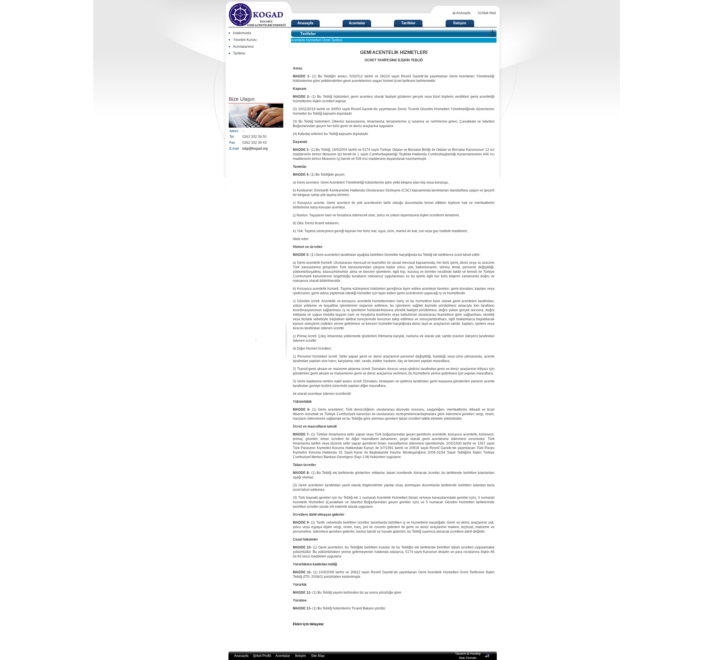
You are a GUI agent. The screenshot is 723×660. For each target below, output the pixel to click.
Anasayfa (463, 13)
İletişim (459, 23)
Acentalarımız (243, 47)
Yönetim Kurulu (245, 40)
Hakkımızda (242, 33)
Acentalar (357, 23)
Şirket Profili (262, 656)
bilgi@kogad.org (255, 149)
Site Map (318, 656)
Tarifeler (408, 23)
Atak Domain (467, 657)
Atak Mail (488, 13)
